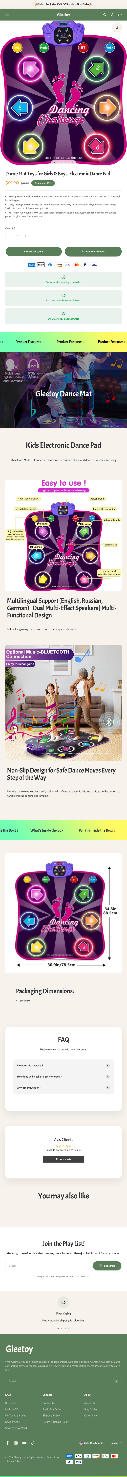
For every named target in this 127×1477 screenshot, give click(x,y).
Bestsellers (11, 1403)
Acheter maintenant (93, 251)
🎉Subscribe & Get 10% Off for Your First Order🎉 (63, 4)
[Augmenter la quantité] (25, 236)
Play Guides (90, 1409)
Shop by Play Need (16, 1428)
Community (91, 1415)
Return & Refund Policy (55, 1421)
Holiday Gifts (12, 1409)
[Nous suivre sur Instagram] (16, 1443)
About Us (89, 1403)
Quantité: (10, 228)
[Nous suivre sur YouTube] (24, 1443)
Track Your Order (52, 1409)
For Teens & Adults (15, 1415)
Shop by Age (12, 1421)
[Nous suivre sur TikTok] (33, 1443)
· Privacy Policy (13, 1460)
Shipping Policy (51, 1415)
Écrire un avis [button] (63, 1159)
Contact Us (49, 1403)
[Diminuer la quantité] (10, 236)
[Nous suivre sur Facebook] (7, 1443)
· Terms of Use (52, 1457)
